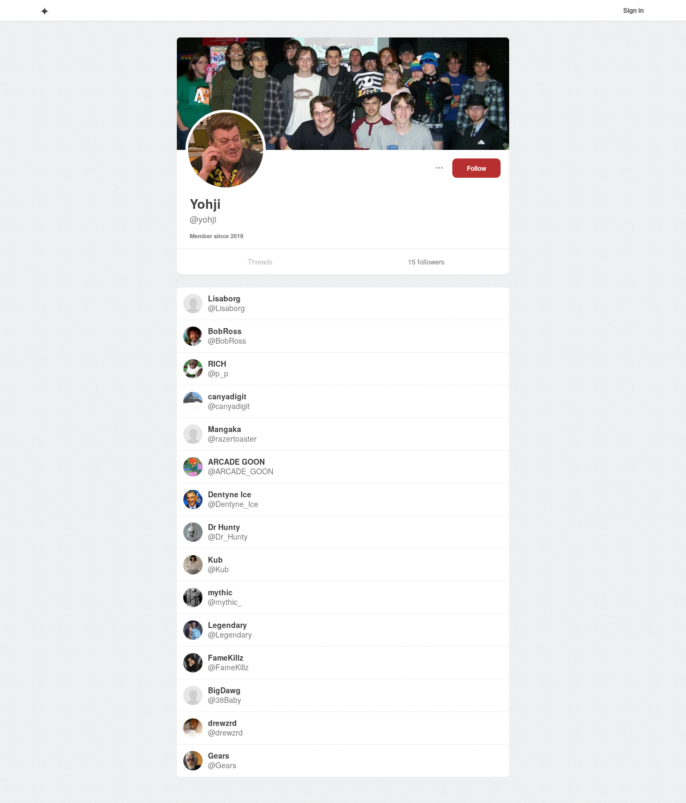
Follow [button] (476, 168)
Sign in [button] (633, 10)
